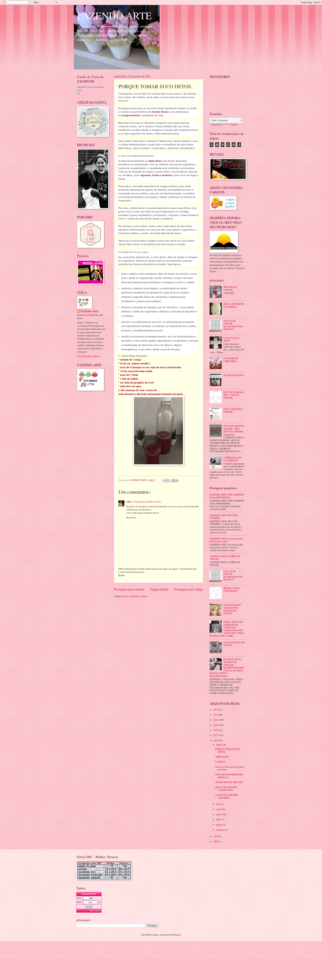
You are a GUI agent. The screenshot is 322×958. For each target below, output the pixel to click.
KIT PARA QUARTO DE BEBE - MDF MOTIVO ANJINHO (234, 428)
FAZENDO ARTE (114, 15)
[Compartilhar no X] (170, 480)
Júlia (128, 501)
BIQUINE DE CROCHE (230, 288)
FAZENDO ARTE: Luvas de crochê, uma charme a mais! (226, 540)
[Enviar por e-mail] (164, 480)
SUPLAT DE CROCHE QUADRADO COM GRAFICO (233, 325)
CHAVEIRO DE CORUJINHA (231, 360)
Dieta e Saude (95, 911)
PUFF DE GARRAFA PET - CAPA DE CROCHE (234, 395)
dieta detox (155, 160)
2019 (216, 836)
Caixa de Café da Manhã (231, 339)
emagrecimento (131, 115)
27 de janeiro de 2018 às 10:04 (146, 501)
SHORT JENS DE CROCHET (229, 782)
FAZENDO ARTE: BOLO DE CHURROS (223, 517)
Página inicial (159, 589)
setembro (220, 829)
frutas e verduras (162, 175)
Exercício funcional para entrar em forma (229, 768)
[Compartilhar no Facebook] (173, 480)
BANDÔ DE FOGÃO (234, 375)
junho (219, 814)
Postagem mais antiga (188, 589)
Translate (234, 124)
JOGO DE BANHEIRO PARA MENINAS (229, 776)
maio (218, 809)
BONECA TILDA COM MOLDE (232, 590)
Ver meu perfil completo (88, 356)
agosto (219, 824)
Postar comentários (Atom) (135, 596)
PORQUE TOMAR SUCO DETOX (227, 750)
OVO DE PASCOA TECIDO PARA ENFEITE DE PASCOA (232, 609)
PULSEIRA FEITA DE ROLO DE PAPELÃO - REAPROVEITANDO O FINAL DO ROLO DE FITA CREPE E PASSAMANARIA (227, 667)
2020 (216, 841)
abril (218, 804)
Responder (131, 517)
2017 (216, 735)
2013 (216, 714)
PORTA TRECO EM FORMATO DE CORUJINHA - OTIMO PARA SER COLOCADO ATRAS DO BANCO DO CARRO (227, 628)
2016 (216, 730)
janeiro (219, 744)
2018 (216, 740)
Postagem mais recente (129, 589)
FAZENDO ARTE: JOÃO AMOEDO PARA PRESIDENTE (227, 496)
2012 (216, 709)
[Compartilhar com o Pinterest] (176, 480)
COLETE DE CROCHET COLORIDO (226, 796)
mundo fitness (160, 111)
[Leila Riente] (78, 93)
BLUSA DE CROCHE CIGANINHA (234, 305)
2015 (216, 725)
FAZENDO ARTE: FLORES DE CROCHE (225, 558)
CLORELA (220, 761)
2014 (216, 719)
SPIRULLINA (222, 756)
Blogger (177, 934)
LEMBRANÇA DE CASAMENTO (232, 459)
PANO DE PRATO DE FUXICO (234, 644)
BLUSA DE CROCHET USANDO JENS (226, 789)
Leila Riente (82, 87)
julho (219, 819)
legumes (146, 175)
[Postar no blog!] (167, 480)
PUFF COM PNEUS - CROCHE (234, 410)
